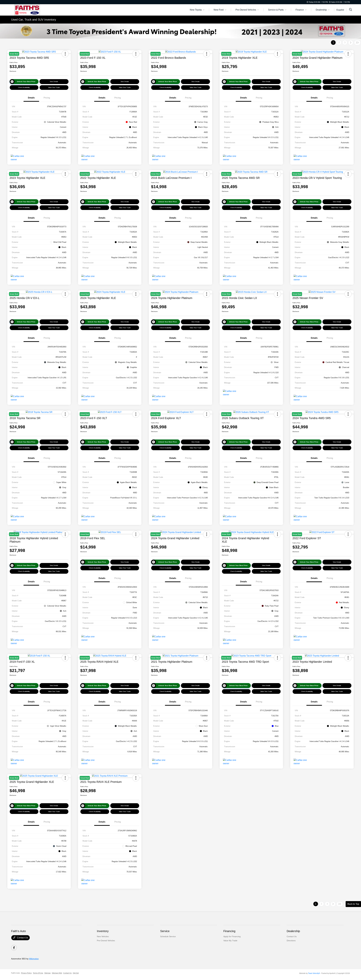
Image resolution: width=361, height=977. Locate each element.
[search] (350, 10)
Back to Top (353, 904)
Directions (291, 940)
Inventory (103, 931)
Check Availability (24, 87)
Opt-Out (76, 973)
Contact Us (22, 937)
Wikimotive (34, 959)
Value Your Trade (54, 87)
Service (165, 931)
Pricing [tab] (47, 97)
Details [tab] (31, 97)
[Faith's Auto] (35, 9)
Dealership (293, 931)
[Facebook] (14, 948)
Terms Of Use (38, 973)
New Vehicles (103, 936)
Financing (229, 931)
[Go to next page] (350, 42)
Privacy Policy (26, 973)
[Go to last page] (357, 42)
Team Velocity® (314, 973)
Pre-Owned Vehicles (106, 940)
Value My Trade (230, 940)
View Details (54, 81)
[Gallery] (180, 31)
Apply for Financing (232, 936)
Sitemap (47, 973)
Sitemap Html (57, 973)
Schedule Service (168, 936)
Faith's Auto (15, 973)
